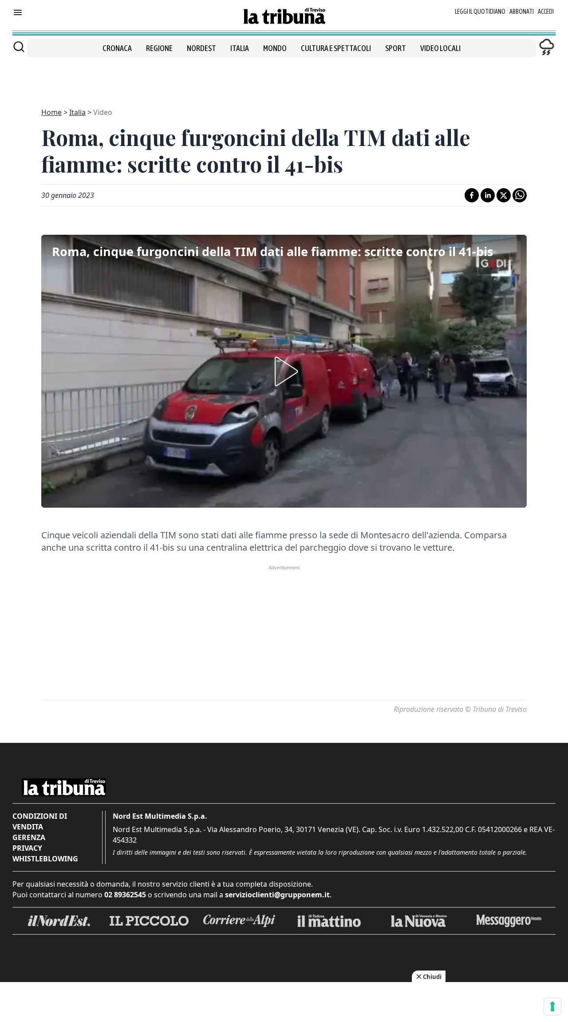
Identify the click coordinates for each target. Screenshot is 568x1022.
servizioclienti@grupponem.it (277, 895)
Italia (239, 48)
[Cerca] (18, 46)
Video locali (440, 48)
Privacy (27, 848)
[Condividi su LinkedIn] (488, 195)
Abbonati (521, 11)
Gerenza (28, 837)
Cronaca (117, 48)
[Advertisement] (284, 77)
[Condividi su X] (504, 195)
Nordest (201, 48)
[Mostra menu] (17, 12)
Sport (395, 48)
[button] (284, 371)
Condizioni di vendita (39, 821)
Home (51, 112)
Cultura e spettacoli (336, 48)
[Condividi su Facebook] (472, 195)
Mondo (275, 48)
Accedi (546, 11)
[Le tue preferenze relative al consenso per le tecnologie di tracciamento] (552, 1006)
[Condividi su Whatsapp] (520, 195)
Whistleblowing (45, 859)
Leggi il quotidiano (480, 11)
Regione (159, 48)
